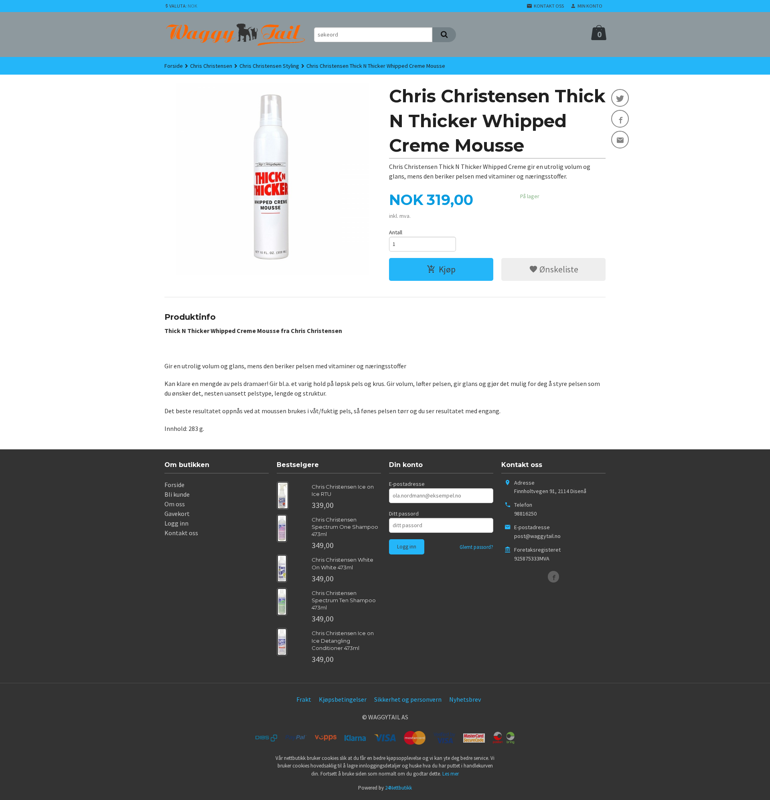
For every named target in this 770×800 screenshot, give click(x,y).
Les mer (450, 773)
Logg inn (176, 523)
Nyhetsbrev (465, 699)
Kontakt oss (181, 533)
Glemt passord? (476, 547)
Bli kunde (177, 494)
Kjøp (447, 269)
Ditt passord (404, 513)
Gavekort (177, 514)
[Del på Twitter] (620, 98)
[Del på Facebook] (620, 119)
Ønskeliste (558, 269)
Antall (395, 232)
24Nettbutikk (398, 787)
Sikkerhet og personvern (408, 699)
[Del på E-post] (620, 139)
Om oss (174, 504)
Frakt (303, 699)
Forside (173, 65)
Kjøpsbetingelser (343, 699)
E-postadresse (407, 483)
